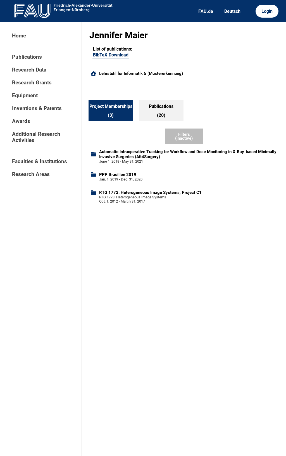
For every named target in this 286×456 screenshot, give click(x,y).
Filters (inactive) (184, 136)
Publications (27, 57)
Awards (21, 121)
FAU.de (205, 11)
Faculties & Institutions (39, 161)
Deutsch (232, 11)
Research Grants (32, 83)
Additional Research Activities (36, 137)
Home (19, 36)
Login (267, 11)
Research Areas (31, 174)
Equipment (25, 95)
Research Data (29, 70)
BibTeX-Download (110, 55)
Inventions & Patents (37, 108)
